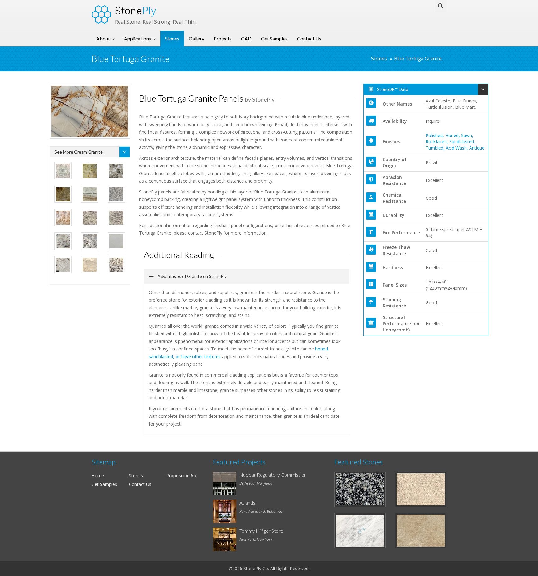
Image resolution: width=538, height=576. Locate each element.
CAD (246, 38)
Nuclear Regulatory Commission (273, 475)
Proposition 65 (181, 475)
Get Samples (274, 38)
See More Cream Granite (78, 152)
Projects (223, 38)
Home (98, 475)
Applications (137, 38)
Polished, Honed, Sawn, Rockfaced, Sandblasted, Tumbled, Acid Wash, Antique (455, 141)
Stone (135, 10)
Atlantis (247, 503)
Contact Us (309, 38)
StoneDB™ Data (392, 89)
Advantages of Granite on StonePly (192, 276)
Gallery (196, 38)
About (103, 38)
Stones (172, 38)
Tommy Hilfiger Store (261, 531)
